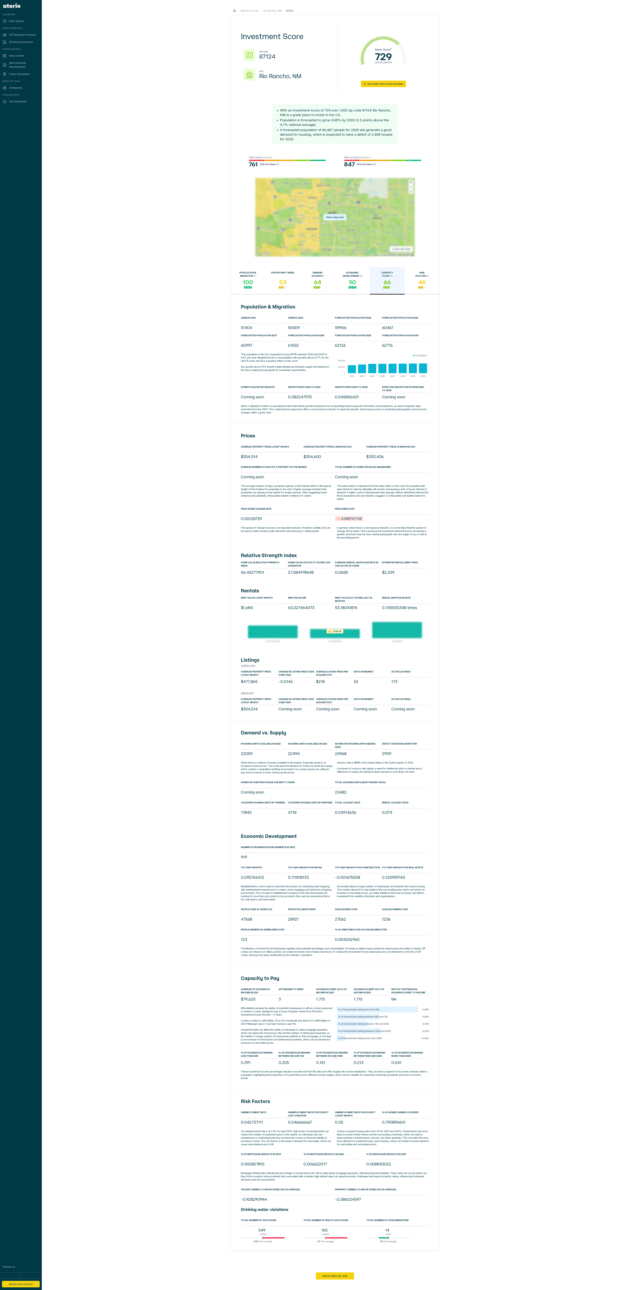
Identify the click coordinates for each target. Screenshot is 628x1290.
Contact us (9, 1266)
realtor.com (248, 665)
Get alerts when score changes (385, 83)
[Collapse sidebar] (21, 1275)
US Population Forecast (22, 34)
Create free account (379, 1258)
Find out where (268, 164)
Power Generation (19, 74)
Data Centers (16, 55)
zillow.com (247, 693)
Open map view (335, 217)
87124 (289, 10)
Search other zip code (335, 1275)
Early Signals (16, 21)
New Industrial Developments (17, 64)
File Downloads (18, 101)
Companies (15, 87)
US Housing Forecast (21, 42)
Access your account (21, 1284)
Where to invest (250, 10)
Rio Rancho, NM (272, 10)
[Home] (234, 10)
